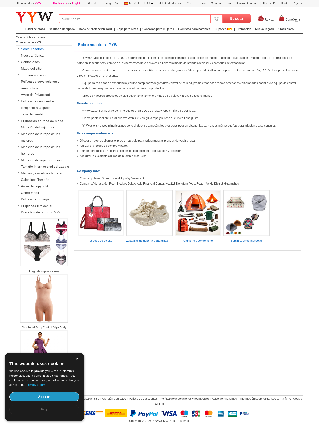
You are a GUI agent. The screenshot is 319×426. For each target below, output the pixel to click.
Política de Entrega (35, 199)
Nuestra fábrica (32, 55)
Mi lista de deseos (170, 3)
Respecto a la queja (35, 108)
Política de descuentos (37, 101)
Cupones (221, 29)
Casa (19, 37)
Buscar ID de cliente (275, 3)
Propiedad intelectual (36, 206)
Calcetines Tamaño (35, 179)
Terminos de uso (33, 75)
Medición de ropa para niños (42, 160)
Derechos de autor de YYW (41, 212)
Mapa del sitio (31, 68)
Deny (44, 409)
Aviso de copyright (34, 186)
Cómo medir (30, 193)
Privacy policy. (36, 385)
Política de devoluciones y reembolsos (184, 398)
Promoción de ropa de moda (42, 121)
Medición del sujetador (37, 127)
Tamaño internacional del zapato (45, 166)
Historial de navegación (103, 3)
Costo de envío (196, 3)
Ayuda (298, 3)
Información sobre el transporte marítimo (265, 398)
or (67, 3)
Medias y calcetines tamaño (41, 173)
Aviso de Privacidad (35, 94)
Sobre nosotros (35, 37)
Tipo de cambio (221, 3)
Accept (44, 396)
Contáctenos (30, 62)
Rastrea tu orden (247, 3)
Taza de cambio (32, 114)
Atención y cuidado (114, 398)
